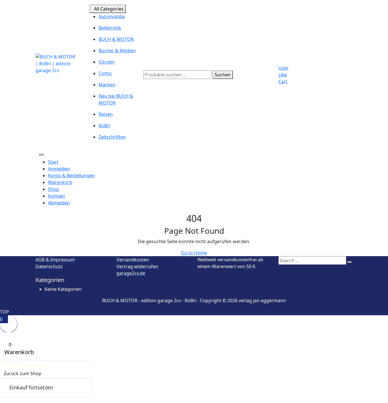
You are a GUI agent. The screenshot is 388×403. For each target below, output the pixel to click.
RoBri (104, 125)
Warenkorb (60, 182)
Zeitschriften (112, 137)
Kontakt (56, 196)
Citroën (106, 62)
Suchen (223, 75)
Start (53, 162)
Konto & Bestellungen (71, 175)
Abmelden (59, 203)
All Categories (109, 9)
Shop (53, 189)
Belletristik (110, 28)
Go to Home (194, 253)
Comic (105, 73)
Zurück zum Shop (22, 373)
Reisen (106, 114)
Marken (107, 85)
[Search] (349, 262)
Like (282, 75)
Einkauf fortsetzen (31, 387)
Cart (282, 81)
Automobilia (112, 16)
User (283, 68)
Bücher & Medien (117, 50)
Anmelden (59, 169)
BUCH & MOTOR (116, 39)
